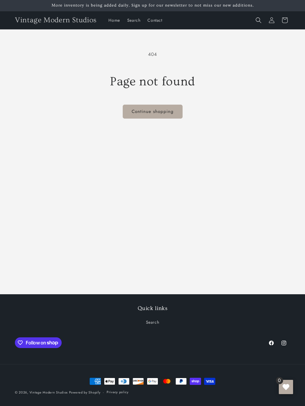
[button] (258, 20)
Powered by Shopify (85, 392)
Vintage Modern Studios (48, 392)
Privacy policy (118, 392)
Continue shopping (153, 111)
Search (152, 322)
